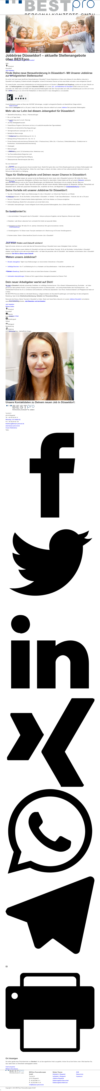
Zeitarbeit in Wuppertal (59, 1074)
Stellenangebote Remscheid (60, 1080)
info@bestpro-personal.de (36, 1085)
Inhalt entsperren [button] (10, 1067)
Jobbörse (64, 107)
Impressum (79, 1076)
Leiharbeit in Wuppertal (59, 1076)
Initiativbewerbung (72, 186)
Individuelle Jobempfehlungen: (16, 276)
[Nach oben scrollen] (0, 1090)
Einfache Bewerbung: (14, 271)
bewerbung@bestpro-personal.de (15, 423)
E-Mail (12, 169)
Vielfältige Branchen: (13, 266)
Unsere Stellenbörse (11, 428)
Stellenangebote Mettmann (60, 1082)
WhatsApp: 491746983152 (13, 419)
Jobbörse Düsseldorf (75, 299)
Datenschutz (79, 1074)
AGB (77, 1072)
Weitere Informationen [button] (12, 1069)
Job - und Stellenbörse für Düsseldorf (62, 86)
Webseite (81, 180)
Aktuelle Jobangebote (14, 262)
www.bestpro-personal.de (13, 426)
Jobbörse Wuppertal (58, 1078)
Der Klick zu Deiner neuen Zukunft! (22, 253)
